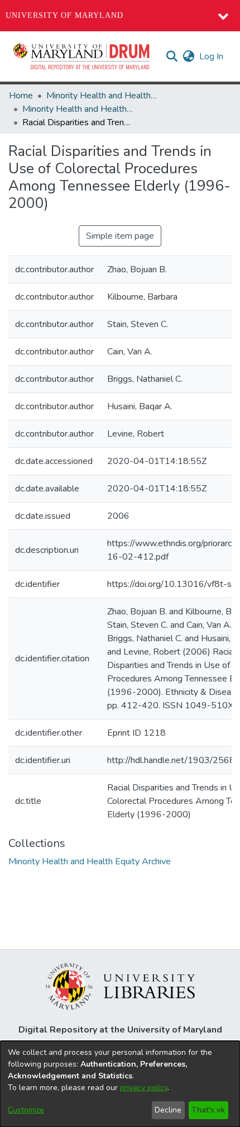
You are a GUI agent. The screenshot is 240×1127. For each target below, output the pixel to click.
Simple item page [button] (120, 236)
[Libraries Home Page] (120, 985)
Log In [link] (211, 56)
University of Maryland (64, 15)
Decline (168, 1110)
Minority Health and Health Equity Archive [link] (102, 95)
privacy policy (143, 1087)
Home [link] (21, 95)
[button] (82, 56)
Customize (26, 1110)
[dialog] (120, 1084)
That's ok (208, 1110)
